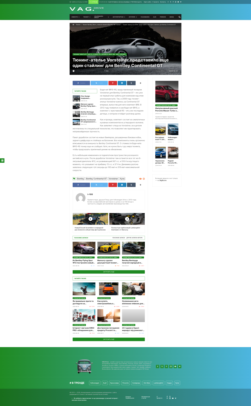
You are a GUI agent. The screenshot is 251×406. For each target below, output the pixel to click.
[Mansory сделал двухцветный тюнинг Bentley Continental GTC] (108, 248)
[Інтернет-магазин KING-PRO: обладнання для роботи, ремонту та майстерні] (84, 315)
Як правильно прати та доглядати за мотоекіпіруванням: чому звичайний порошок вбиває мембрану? (83, 302)
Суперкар (123, 383)
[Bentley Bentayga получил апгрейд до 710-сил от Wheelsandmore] (76, 114)
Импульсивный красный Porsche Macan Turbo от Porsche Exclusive (166, 109)
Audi (91, 383)
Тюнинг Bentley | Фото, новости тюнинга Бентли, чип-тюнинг (102, 24)
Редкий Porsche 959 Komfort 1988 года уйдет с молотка (173, 162)
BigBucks (163, 180)
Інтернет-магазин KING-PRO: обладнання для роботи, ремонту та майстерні (84, 329)
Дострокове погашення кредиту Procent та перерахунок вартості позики (108, 329)
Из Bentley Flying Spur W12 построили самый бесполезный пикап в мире (83, 261)
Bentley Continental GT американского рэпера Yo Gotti (88, 121)
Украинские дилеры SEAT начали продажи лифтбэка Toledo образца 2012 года (160, 162)
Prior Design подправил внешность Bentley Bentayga (88, 97)
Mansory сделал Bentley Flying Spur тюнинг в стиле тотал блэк (88, 105)
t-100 (90, 194)
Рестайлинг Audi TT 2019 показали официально (160, 139)
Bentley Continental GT (96, 179)
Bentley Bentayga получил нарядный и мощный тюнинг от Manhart (131, 261)
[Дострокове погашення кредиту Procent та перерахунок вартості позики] (108, 315)
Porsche (112, 383)
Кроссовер (101, 383)
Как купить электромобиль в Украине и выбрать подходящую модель (107, 302)
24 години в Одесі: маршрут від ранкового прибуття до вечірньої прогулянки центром (133, 329)
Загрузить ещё (108, 272)
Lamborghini (145, 383)
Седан (156, 383)
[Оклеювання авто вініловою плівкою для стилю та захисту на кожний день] (133, 288)
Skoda (172, 383)
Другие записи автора (134, 237)
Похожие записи (118, 237)
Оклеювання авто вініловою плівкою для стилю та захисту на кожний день (132, 302)
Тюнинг (78, 24)
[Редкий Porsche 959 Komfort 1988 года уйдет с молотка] (173, 153)
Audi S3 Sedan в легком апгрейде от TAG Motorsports (121, 2)
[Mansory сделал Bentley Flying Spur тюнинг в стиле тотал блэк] (76, 106)
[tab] (119, 238)
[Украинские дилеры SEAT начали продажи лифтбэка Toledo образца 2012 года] (160, 153)
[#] (168, 2)
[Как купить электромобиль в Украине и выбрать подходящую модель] (108, 288)
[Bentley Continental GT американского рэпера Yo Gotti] (76, 122)
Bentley (80, 179)
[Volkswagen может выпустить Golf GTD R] (173, 129)
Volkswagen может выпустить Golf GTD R (172, 139)
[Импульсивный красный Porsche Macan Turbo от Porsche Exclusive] (166, 91)
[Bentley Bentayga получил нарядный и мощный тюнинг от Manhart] (133, 248)
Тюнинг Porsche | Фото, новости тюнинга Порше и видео (167, 105)
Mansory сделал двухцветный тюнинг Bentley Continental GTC (108, 261)
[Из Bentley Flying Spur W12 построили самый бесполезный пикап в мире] (84, 248)
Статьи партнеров (79, 298)
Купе (122, 179)
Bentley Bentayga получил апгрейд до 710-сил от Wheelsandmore (88, 113)
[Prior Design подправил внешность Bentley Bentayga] (76, 98)
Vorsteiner (113, 179)
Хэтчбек (134, 383)
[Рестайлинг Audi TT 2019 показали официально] (160, 129)
